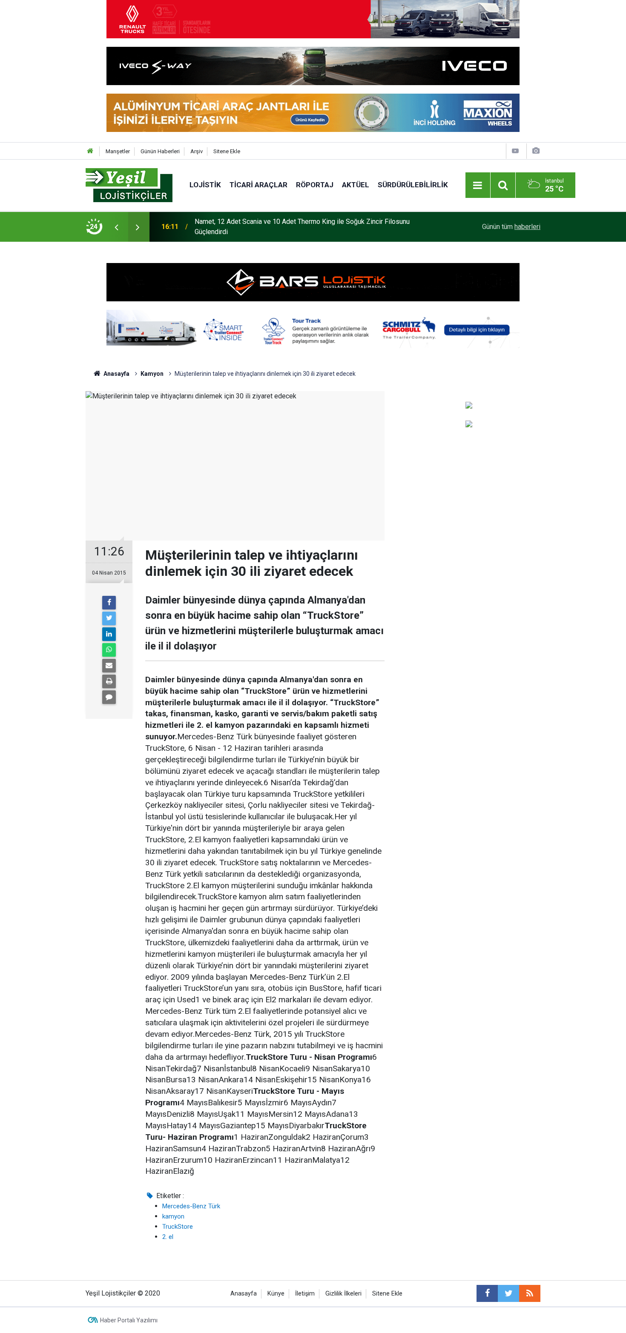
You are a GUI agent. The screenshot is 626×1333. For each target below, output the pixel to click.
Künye (275, 1293)
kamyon (173, 1216)
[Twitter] (109, 618)
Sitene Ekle (226, 151)
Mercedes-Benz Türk (191, 1206)
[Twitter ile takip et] (508, 1293)
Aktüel (355, 184)
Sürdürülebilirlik (413, 184)
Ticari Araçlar (258, 184)
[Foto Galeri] (535, 151)
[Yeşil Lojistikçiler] (129, 184)
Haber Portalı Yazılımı (129, 1320)
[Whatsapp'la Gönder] (109, 650)
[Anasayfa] (90, 151)
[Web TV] (515, 151)
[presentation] (116, 227)
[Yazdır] (109, 681)
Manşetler (118, 151)
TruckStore (177, 1226)
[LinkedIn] (109, 634)
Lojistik (205, 184)
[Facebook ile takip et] (487, 1293)
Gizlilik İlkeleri (343, 1293)
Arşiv (196, 151)
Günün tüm (511, 227)
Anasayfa (243, 1293)
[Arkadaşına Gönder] (109, 665)
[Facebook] (109, 602)
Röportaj (314, 184)
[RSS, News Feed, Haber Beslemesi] (529, 1293)
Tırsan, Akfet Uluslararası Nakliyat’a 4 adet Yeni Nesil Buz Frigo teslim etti (304, 227)
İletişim (305, 1293)
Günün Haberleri (160, 151)
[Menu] (477, 185)
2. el (167, 1237)
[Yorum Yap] (109, 697)
